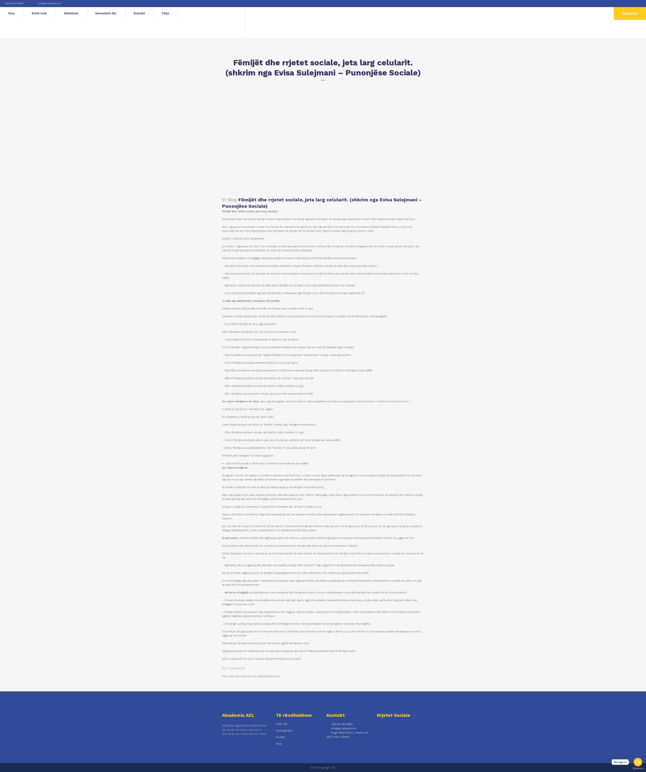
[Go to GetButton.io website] (638, 768)
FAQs (279, 743)
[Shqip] (211, 22)
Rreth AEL (282, 724)
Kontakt (280, 737)
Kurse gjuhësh (284, 730)
